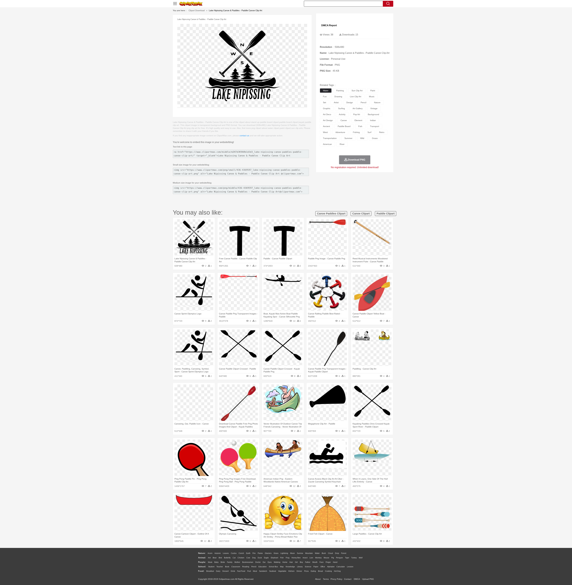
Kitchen (291, 571)
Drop (337, 553)
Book (227, 567)
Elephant (274, 558)
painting (340, 90)
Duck (260, 558)
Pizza (306, 571)
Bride (223, 562)
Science (308, 567)
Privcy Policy (336, 579)
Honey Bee (296, 558)
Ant (209, 558)
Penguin (339, 558)
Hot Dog (337, 571)
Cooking (328, 571)
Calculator (340, 567)
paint (372, 90)
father (307, 562)
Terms (326, 579)
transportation (330, 138)
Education (262, 567)
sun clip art (357, 90)
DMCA (357, 579)
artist (336, 102)
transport (374, 126)
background (373, 114)
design (349, 102)
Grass (276, 553)
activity (342, 114)
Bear (215, 558)
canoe (344, 120)
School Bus (273, 567)
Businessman (247, 562)
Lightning (284, 553)
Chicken (241, 558)
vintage (373, 108)
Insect (305, 558)
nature (377, 102)
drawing (338, 96)
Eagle (266, 558)
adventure (340, 132)
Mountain (309, 553)
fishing (356, 132)
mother (237, 562)
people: (202, 562)
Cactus (234, 553)
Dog (254, 558)
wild (362, 138)
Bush (324, 553)
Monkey (318, 558)
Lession (350, 567)
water (325, 90)
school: (202, 566)
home (284, 562)
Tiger (347, 558)
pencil (363, 102)
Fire (254, 553)
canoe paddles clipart (331, 213)
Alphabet (330, 567)
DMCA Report (329, 25)
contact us (244, 135)
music (371, 96)
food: (201, 571)
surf (369, 132)
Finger (328, 562)
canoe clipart (361, 213)
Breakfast (210, 571)
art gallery (358, 108)
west (325, 132)
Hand (335, 562)
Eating (313, 571)
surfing (341, 108)
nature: (202, 553)
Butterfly (227, 558)
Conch (241, 553)
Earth (248, 553)
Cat (234, 558)
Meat (255, 571)
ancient (326, 126)
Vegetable (282, 571)
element (358, 120)
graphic (326, 108)
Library (300, 567)
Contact (347, 579)
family (229, 562)
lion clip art (355, 96)
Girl (296, 562)
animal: (202, 557)
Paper (315, 567)
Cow (248, 558)
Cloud (330, 553)
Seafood (272, 571)
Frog (287, 558)
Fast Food (241, 571)
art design (328, 120)
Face (322, 562)
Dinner (299, 571)
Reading (245, 567)
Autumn (217, 553)
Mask (210, 562)
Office (322, 567)
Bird (220, 558)
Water (317, 553)
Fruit (249, 571)
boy (301, 562)
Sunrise (300, 553)
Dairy (218, 571)
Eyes (270, 562)
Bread (320, 571)
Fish (282, 558)
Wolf (360, 558)
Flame (260, 553)
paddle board (344, 126)
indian (373, 120)
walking (277, 562)
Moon (292, 553)
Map (282, 567)
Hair (291, 562)
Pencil (253, 567)
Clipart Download (197, 10)
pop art (356, 114)
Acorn (210, 553)
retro (381, 132)
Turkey (354, 558)
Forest (343, 553)
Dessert (225, 571)
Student (211, 567)
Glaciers (268, 553)
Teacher (219, 567)
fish (360, 126)
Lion (311, 558)
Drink (233, 571)
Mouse (326, 558)
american (327, 144)
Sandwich (263, 571)
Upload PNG (368, 579)
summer (348, 138)
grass (375, 138)
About (318, 579)
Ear (264, 562)
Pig (332, 558)
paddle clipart (386, 213)
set (324, 102)
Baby (216, 562)
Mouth (314, 562)
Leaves (226, 553)
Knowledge (290, 567)
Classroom (235, 567)
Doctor (258, 562)
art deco (327, 114)
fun (325, 96)
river (342, 144)
